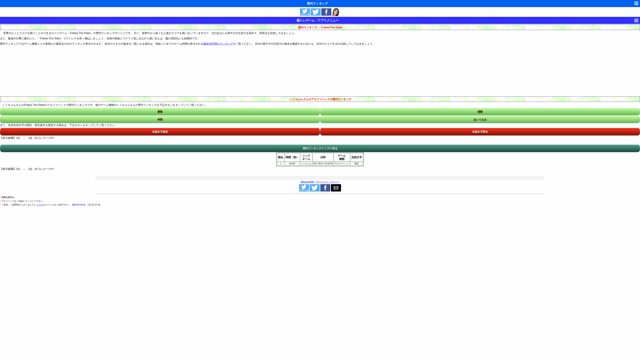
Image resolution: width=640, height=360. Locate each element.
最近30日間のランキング (218, 43)
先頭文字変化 (480, 131)
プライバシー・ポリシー (327, 182)
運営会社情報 (307, 182)
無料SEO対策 (79, 205)
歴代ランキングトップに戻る (320, 148)
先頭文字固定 (160, 131)
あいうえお (480, 119)
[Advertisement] (320, 70)
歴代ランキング (317, 3)
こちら (40, 205)
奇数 (160, 119)
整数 (160, 111)
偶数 (480, 111)
